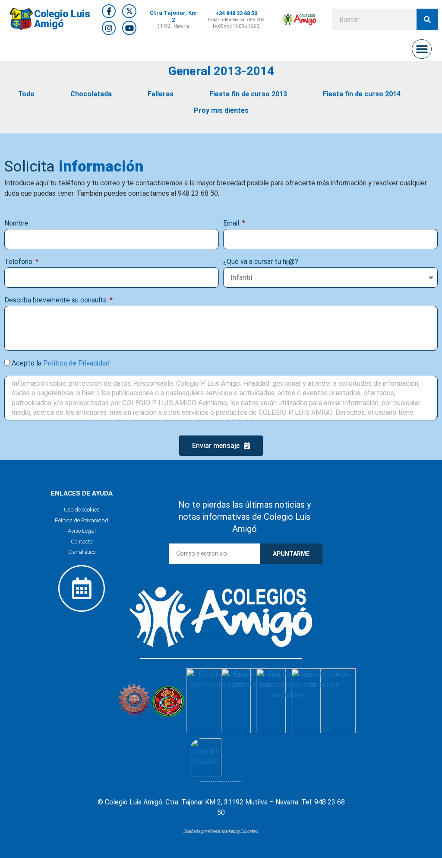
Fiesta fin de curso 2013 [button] (248, 94)
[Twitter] (129, 11)
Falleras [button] (161, 94)
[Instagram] (109, 28)
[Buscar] (427, 19)
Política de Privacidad (76, 363)
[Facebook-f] (109, 11)
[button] (422, 49)
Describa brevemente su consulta (56, 300)
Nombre (16, 223)
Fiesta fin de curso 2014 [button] (362, 94)
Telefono (19, 261)
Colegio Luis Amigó (62, 19)
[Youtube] (129, 28)
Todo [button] (26, 94)
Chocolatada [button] (91, 94)
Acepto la (61, 363)
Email (232, 223)
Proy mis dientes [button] (221, 110)
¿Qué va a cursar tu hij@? (260, 261)
